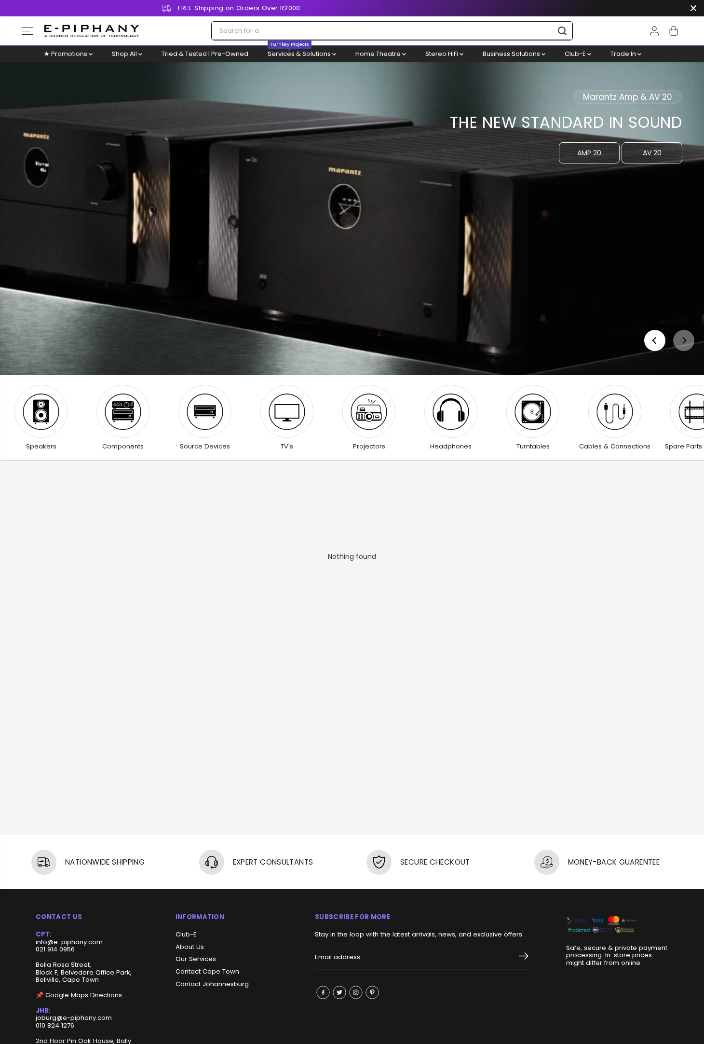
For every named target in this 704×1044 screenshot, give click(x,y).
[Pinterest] (372, 992)
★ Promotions (66, 53)
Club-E (576, 53)
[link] (617, 925)
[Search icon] (562, 31)
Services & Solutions (300, 52)
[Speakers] (41, 411)
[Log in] (654, 31)
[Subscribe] (523, 958)
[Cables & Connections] (614, 411)
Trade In (623, 53)
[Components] (122, 411)
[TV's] (286, 411)
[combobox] (392, 31)
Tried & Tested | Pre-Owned (205, 53)
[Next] (683, 340)
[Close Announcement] (693, 8)
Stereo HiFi (442, 53)
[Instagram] (356, 992)
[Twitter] (339, 992)
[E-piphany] (91, 31)
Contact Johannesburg (212, 984)
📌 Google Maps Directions (79, 995)
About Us (190, 947)
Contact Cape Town (207, 972)
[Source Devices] (204, 411)
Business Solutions (512, 53)
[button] (27, 31)
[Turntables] (532, 411)
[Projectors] (368, 411)
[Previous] (654, 340)
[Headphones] (450, 411)
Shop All (125, 53)
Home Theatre (378, 53)
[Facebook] (323, 992)
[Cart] (673, 31)
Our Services (196, 959)
